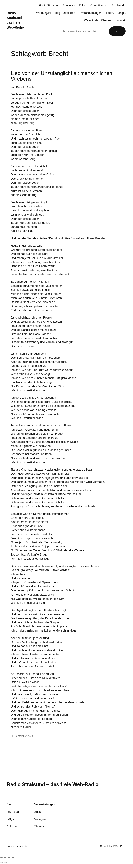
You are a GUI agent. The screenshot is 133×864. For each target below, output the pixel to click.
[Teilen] (9, 857)
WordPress (120, 846)
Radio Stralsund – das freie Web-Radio (53, 784)
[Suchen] (117, 31)
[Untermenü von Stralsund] (125, 5)
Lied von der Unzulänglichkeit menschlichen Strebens (61, 76)
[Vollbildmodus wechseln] (5, 857)
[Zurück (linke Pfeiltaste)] (1, 862)
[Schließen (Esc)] (12, 857)
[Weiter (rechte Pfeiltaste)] (5, 862)
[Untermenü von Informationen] (107, 5)
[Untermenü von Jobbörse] (77, 13)
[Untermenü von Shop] (125, 13)
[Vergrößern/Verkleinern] (1, 857)
